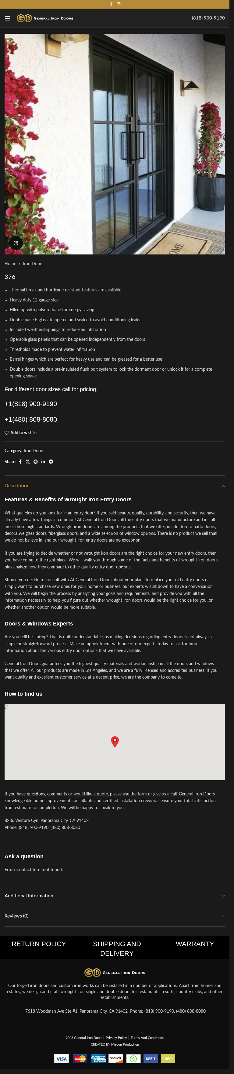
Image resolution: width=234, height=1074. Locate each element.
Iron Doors (33, 264)
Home (10, 264)
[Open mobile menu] (8, 18)
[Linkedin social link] (43, 462)
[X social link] (28, 462)
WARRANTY (195, 944)
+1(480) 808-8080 (31, 419)
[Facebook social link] (111, 4)
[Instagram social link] (118, 4)
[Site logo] (45, 18)
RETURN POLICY (39, 944)
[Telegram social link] (51, 462)
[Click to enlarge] (16, 243)
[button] (114, 742)
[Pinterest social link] (36, 462)
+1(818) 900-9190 (31, 404)
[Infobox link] (208, 18)
